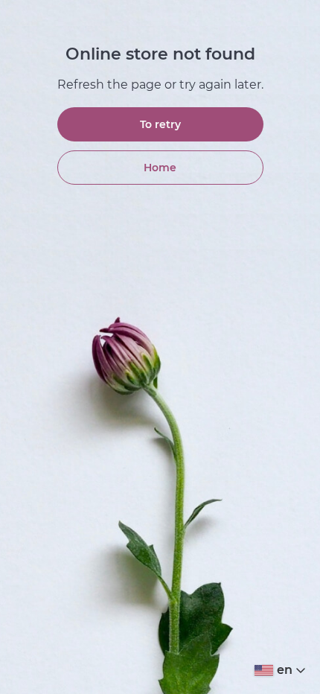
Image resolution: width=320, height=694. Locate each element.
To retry (160, 124)
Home (160, 167)
